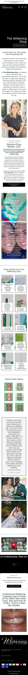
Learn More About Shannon (14, 184)
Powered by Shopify (14, 673)
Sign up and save (7, 660)
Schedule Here (20, 45)
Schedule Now (14, 216)
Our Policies (6, 655)
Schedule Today (14, 586)
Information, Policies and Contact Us (11, 650)
